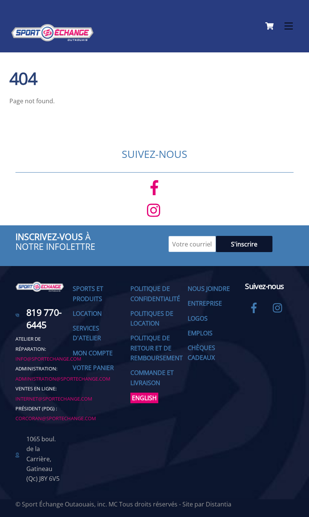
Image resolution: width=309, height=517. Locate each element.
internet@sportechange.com (53, 398)
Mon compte (93, 353)
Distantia (218, 504)
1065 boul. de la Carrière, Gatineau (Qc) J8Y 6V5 (43, 459)
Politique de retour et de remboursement (156, 348)
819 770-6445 (44, 318)
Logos (198, 318)
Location (87, 313)
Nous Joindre (209, 289)
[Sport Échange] (52, 38)
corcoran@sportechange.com (55, 418)
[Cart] (269, 26)
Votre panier (93, 368)
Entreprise (205, 303)
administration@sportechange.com (62, 378)
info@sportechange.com (48, 358)
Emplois (200, 333)
